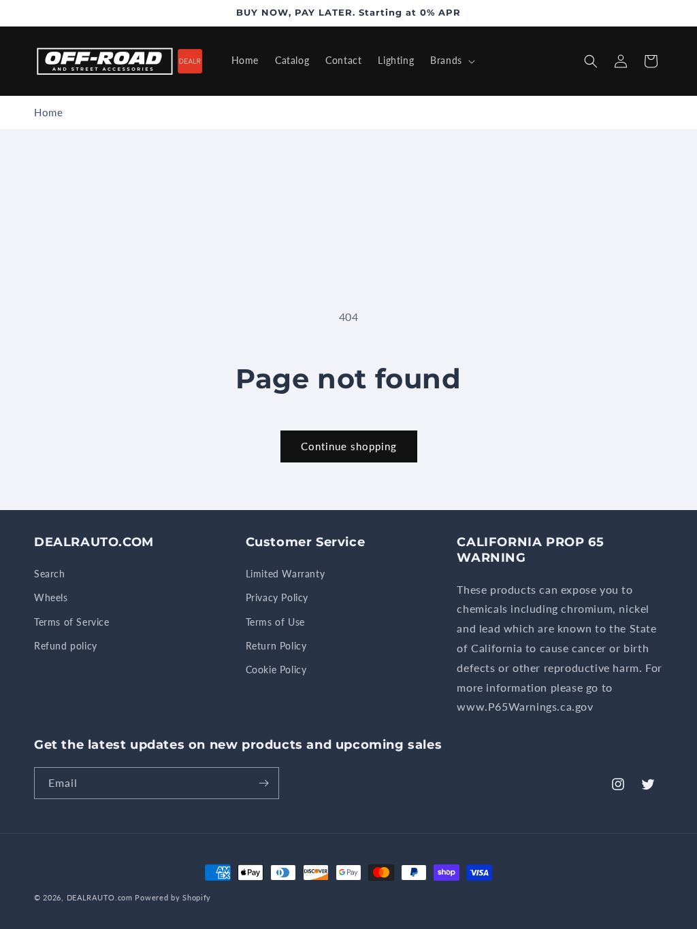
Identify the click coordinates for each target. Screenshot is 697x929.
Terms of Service (72, 622)
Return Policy (276, 646)
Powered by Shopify (173, 897)
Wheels (51, 597)
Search (49, 573)
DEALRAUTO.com (100, 897)
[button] (451, 60)
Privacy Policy (277, 597)
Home (48, 112)
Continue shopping (349, 446)
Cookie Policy (276, 669)
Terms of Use (275, 622)
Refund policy (65, 646)
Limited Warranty (285, 573)
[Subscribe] (263, 783)
